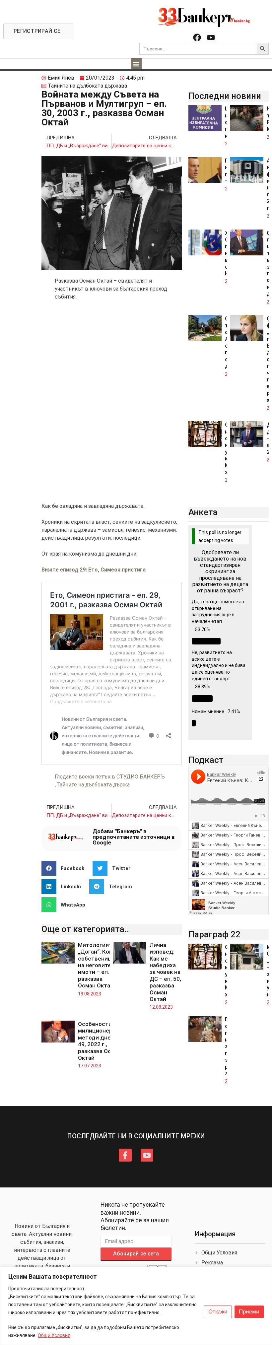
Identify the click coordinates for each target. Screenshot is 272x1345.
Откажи (218, 1312)
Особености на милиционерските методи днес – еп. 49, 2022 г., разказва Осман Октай (103, 1041)
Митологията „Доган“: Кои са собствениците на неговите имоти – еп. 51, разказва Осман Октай (99, 965)
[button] (136, 63)
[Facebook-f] (125, 1155)
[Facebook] (197, 37)
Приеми (249, 1312)
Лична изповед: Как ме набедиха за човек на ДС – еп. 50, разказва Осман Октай (165, 972)
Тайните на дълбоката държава (87, 86)
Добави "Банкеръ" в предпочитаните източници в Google (134, 837)
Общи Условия (54, 1335)
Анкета (203, 512)
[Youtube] (211, 37)
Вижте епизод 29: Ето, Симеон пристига (93, 570)
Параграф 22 (214, 934)
